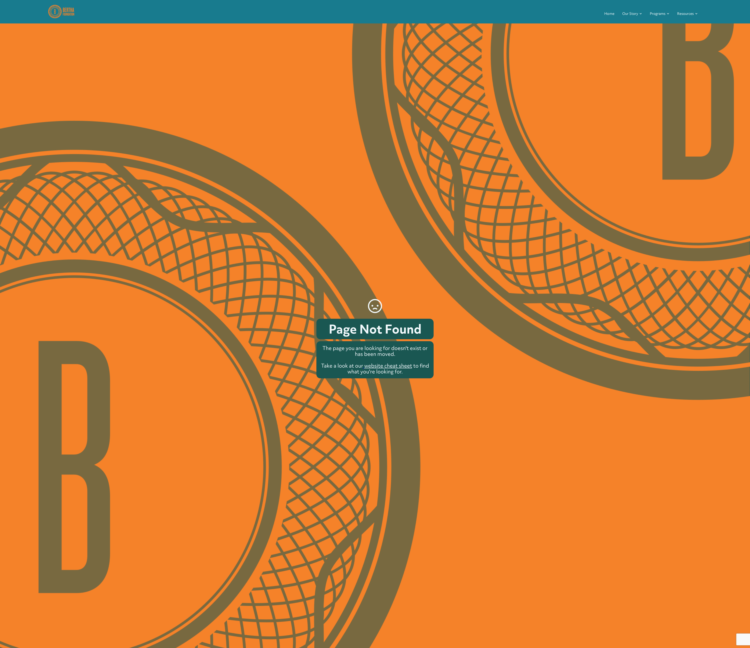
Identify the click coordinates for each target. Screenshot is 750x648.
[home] (61, 11)
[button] (632, 14)
